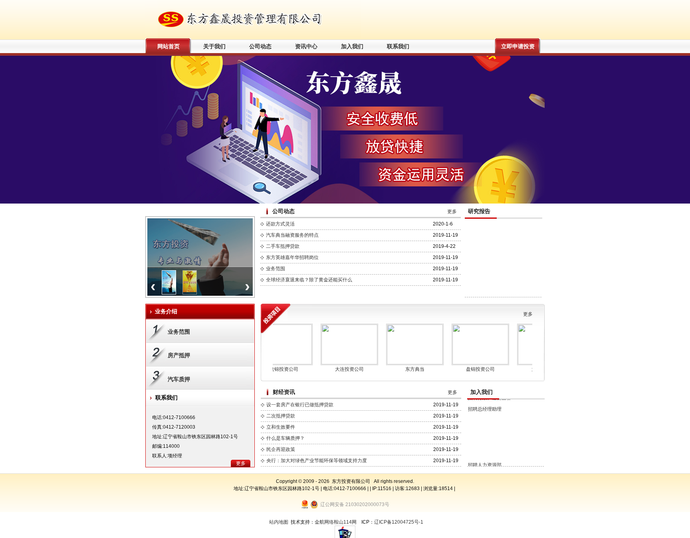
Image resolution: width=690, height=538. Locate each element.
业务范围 (275, 268)
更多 (452, 211)
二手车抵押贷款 (282, 246)
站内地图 (278, 522)
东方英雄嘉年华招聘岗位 (292, 257)
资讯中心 (306, 46)
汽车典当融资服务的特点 (292, 235)
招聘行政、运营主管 (489, 462)
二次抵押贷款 (280, 416)
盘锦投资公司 (465, 369)
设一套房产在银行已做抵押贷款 (299, 404)
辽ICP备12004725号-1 (398, 522)
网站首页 (168, 46)
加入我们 (352, 46)
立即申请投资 (518, 46)
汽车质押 (179, 379)
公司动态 (260, 46)
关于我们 (214, 46)
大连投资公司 (334, 369)
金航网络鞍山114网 (336, 522)
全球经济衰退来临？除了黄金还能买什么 (309, 280)
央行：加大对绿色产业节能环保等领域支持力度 (316, 460)
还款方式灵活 (280, 224)
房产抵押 (179, 355)
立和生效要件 (280, 427)
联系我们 (398, 46)
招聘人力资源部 (485, 450)
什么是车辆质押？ (285, 438)
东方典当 (400, 369)
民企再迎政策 (280, 449)
